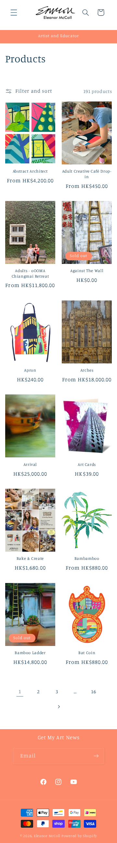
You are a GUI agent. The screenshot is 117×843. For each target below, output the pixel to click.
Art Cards (87, 464)
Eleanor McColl (47, 836)
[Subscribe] (96, 756)
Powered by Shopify (79, 836)
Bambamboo (86, 558)
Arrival (30, 464)
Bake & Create (30, 558)
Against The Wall (86, 270)
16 (93, 691)
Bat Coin (86, 652)
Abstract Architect (30, 171)
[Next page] (58, 706)
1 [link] (20, 691)
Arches (87, 370)
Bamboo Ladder (30, 652)
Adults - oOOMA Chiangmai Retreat (30, 273)
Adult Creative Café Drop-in (87, 174)
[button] (13, 12)
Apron (30, 370)
